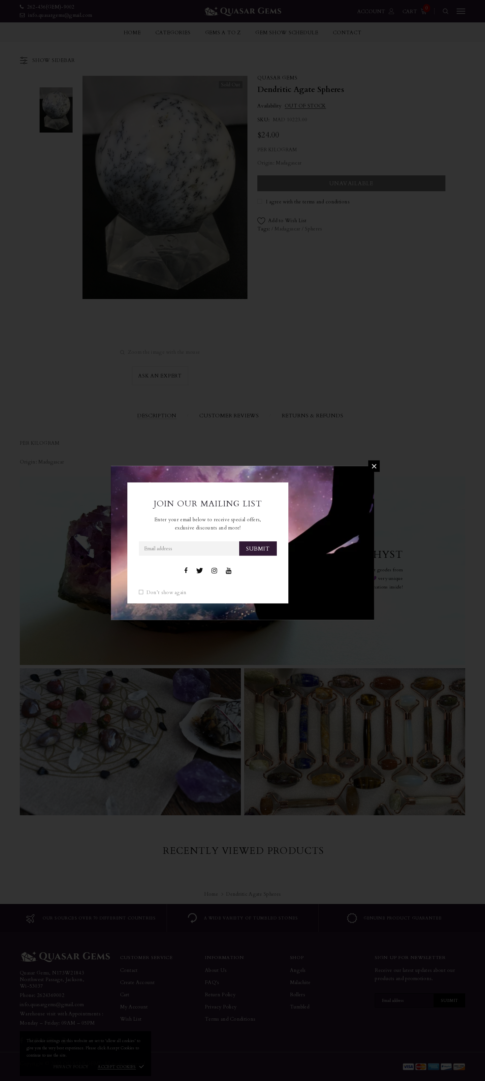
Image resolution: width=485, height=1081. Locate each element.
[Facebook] (185, 571)
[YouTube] (228, 571)
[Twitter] (199, 571)
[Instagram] (214, 571)
